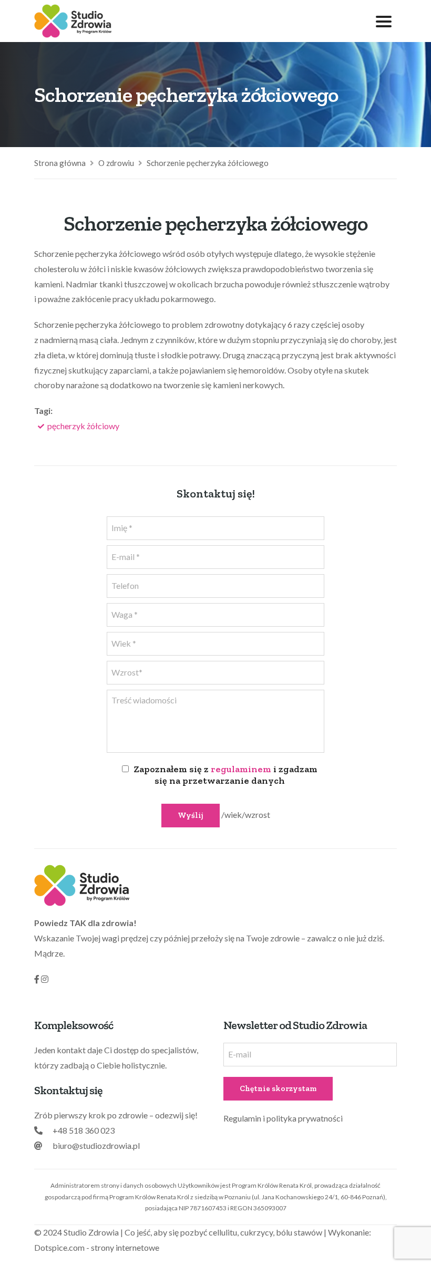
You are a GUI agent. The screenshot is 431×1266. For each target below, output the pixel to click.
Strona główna (60, 163)
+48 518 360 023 (84, 1130)
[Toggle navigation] (384, 21)
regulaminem (241, 769)
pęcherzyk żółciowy (83, 426)
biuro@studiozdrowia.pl (96, 1145)
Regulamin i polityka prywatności (283, 1118)
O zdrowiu (116, 163)
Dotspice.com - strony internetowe (96, 1247)
